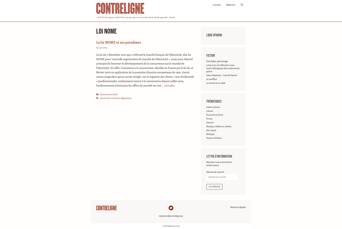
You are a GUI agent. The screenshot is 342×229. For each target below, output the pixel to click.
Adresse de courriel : (215, 172)
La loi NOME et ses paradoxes (118, 42)
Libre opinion (214, 35)
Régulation (126, 98)
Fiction (210, 55)
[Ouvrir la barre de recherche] (242, 5)
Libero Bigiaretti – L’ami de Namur (221, 75)
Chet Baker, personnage (217, 61)
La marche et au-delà (215, 83)
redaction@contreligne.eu (171, 216)
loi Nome (115, 98)
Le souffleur (211, 79)
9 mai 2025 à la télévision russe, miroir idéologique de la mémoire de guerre (223, 68)
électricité (105, 98)
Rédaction (230, 5)
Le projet (217, 5)
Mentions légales (238, 207)
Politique (210, 134)
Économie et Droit (109, 94)
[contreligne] (120, 8)
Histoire (210, 122)
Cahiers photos (213, 107)
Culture (209, 111)
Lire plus (169, 86)
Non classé (211, 130)
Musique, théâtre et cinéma (218, 126)
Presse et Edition (214, 138)
